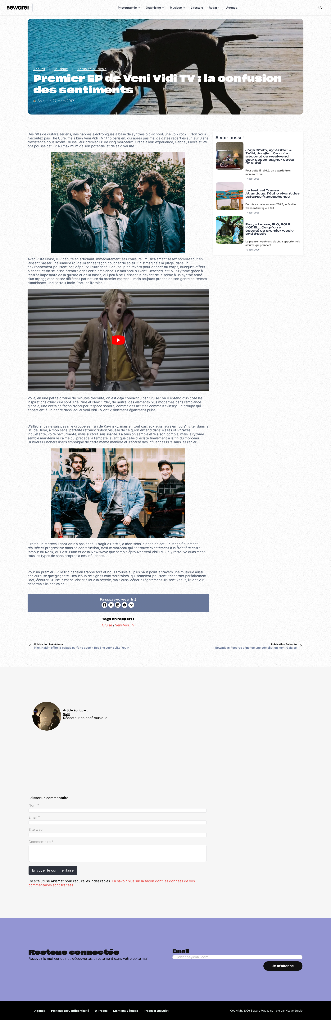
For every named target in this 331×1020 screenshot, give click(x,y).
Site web (36, 829)
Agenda (231, 7)
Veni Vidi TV (124, 625)
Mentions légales (125, 1010)
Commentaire (41, 842)
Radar (213, 7)
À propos (101, 1010)
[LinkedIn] (118, 605)
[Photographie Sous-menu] (139, 7)
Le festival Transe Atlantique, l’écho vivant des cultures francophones (272, 193)
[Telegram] (131, 605)
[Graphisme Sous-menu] (163, 7)
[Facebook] (104, 605)
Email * (34, 817)
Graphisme (153, 7)
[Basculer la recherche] (320, 8)
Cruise (107, 625)
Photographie (127, 7)
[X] (111, 605)
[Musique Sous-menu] (184, 7)
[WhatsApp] (124, 605)
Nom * (34, 805)
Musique (176, 7)
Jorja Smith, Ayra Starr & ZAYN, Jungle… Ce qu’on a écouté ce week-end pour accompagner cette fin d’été (269, 156)
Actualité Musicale (92, 69)
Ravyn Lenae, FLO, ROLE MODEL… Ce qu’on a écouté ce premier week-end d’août (269, 229)
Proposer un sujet (156, 1010)
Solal (66, 714)
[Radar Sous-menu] (219, 7)
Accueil (39, 69)
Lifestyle (197, 7)
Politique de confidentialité (70, 1010)
